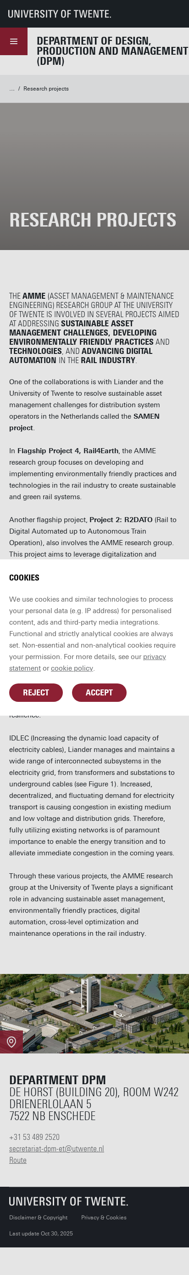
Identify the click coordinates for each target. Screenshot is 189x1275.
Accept (99, 693)
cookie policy (72, 668)
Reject (36, 693)
